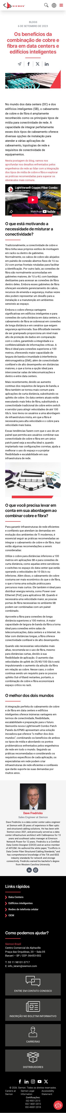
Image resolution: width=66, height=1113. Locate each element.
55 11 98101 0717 (19, 962)
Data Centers (15, 897)
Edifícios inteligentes (20, 903)
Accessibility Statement (48, 1093)
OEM (11, 915)
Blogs (33, 22)
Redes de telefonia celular (23, 909)
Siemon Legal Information (27, 1093)
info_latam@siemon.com (22, 966)
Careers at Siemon (10, 1093)
